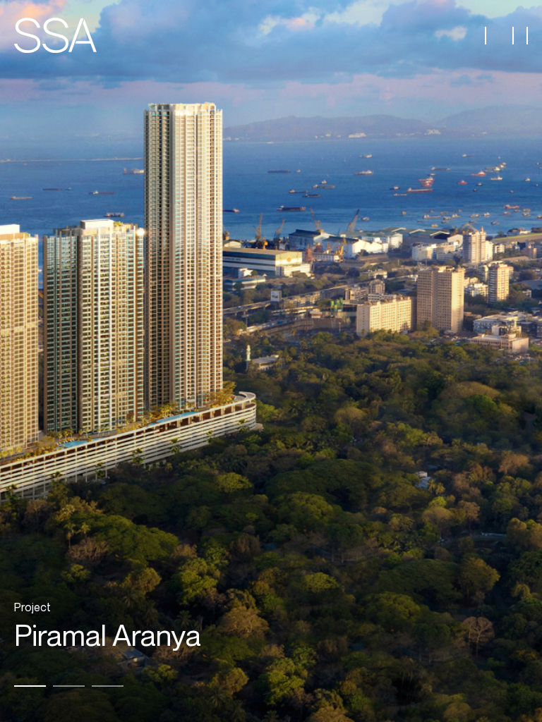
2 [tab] (69, 686)
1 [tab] (30, 686)
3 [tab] (108, 686)
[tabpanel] (271, 361)
